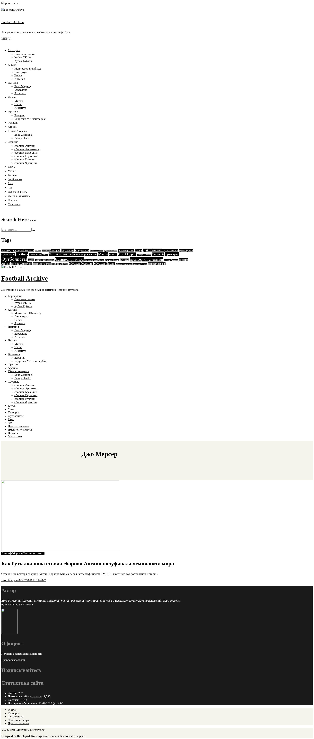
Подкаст (12, 200)
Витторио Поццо (96, 251)
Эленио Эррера (112, 260)
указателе (36, 696)
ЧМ (10, 187)
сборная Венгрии (60, 264)
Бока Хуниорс (23, 134)
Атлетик (38, 251)
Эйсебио (100, 260)
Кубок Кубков (23, 61)
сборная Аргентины (26, 149)
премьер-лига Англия (146, 259)
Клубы (11, 166)
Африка (12, 126)
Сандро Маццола (144, 255)
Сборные (13, 142)
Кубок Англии (152, 250)
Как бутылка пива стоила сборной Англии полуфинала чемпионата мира (87, 563)
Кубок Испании (170, 250)
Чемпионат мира (69, 259)
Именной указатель (19, 196)
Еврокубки (14, 50)
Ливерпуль (21, 72)
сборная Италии (24, 159)
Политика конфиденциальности (21, 653)
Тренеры (12, 175)
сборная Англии (24, 145)
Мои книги (14, 204)
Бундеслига (82, 250)
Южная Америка (17, 131)
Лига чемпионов (24, 54)
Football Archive (12, 22)
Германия (13, 111)
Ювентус (20, 107)
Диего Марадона (126, 250)
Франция (13, 122)
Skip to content (10, 3)
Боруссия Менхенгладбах (30, 118)
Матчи (11, 171)
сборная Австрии (171, 260)
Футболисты (15, 179)
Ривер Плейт (22, 138)
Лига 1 (45, 255)
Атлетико (20, 93)
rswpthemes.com (46, 736)
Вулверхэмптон (110, 251)
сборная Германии (25, 156)
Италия (12, 97)
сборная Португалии (124, 264)
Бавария (19, 115)
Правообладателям (13, 659)
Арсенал (19, 78)
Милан (18, 100)
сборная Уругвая (140, 264)
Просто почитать (17, 191)
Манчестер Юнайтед (27, 68)
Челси (18, 75)
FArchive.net (37, 729)
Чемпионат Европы (44, 260)
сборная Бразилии (25, 152)
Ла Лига (22, 254)
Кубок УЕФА (22, 57)
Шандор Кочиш (90, 260)
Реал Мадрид (22, 86)
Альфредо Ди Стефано (12, 250)
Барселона (20, 89)
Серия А (158, 254)
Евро (10, 183)
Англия (12, 64)
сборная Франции (25, 163)
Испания (13, 82)
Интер (18, 104)
